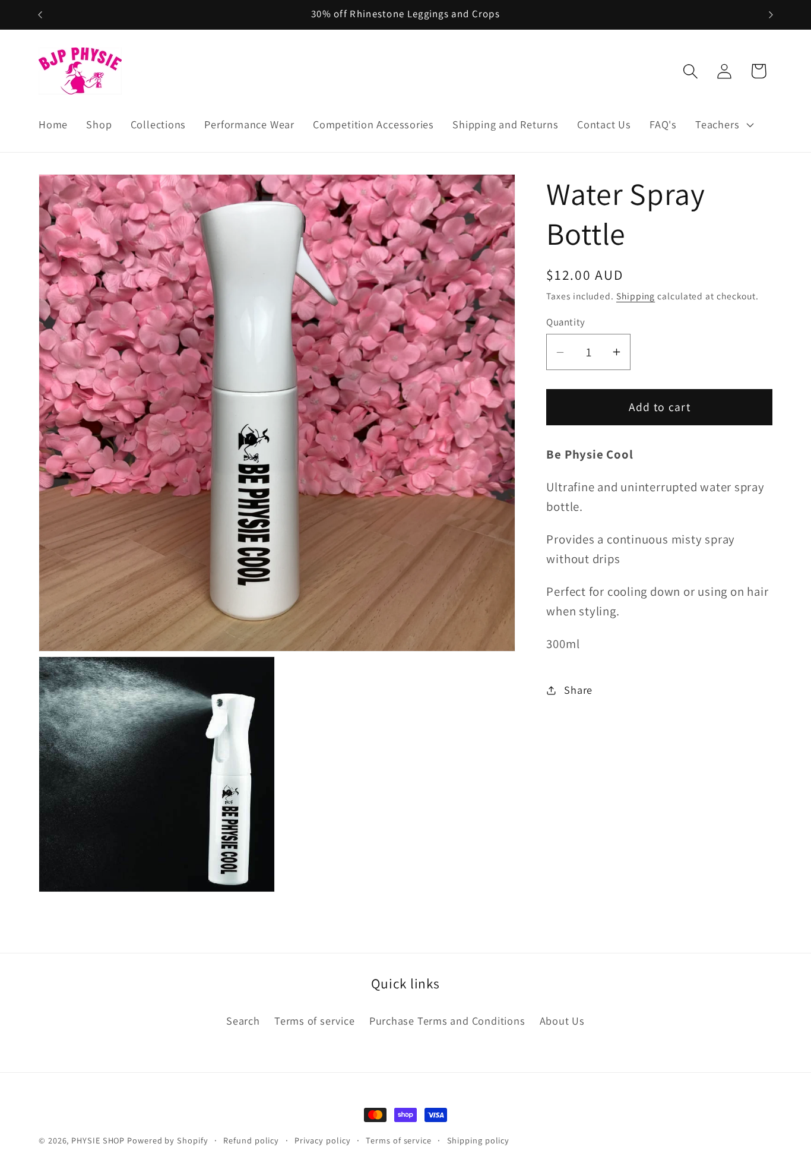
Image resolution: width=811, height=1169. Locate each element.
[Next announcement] (771, 14)
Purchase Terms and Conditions (447, 1020)
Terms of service (314, 1020)
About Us (562, 1020)
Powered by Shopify (167, 1140)
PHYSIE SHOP (98, 1140)
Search (243, 1020)
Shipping (635, 296)
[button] (723, 125)
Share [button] (578, 690)
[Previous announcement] (40, 14)
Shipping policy (478, 1140)
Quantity (565, 322)
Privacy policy (322, 1140)
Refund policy (251, 1140)
